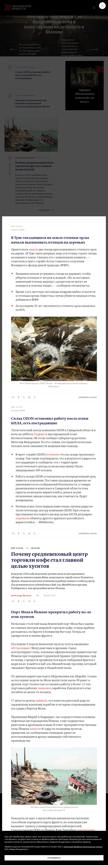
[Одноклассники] (18, 397)
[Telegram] (29, 397)
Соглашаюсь (54, 858)
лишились (45, 688)
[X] (24, 397)
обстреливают (21, 648)
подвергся (41, 434)
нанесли (35, 729)
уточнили (52, 454)
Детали (35, 548)
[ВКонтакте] (13, 397)
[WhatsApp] (34, 397)
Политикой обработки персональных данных (83, 846)
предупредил (86, 830)
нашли (33, 249)
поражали (23, 518)
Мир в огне (17, 226)
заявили (41, 700)
